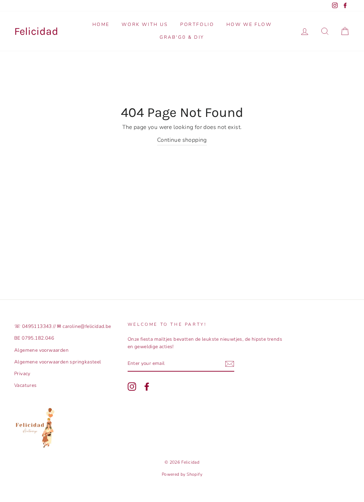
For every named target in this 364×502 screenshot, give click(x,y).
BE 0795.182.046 (34, 338)
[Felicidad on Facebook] (147, 386)
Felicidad (36, 31)
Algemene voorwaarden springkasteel (57, 361)
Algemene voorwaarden (41, 350)
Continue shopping (182, 140)
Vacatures (25, 385)
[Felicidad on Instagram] (132, 386)
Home (100, 24)
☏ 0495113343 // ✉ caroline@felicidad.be (62, 326)
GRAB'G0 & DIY (182, 37)
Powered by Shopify (182, 474)
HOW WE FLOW (249, 24)
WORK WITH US (145, 24)
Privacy (22, 373)
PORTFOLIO (197, 24)
